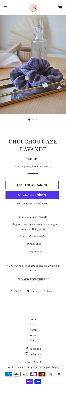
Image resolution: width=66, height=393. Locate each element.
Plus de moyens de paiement (32, 203)
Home (33, 319)
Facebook (35, 348)
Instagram (35, 354)
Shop (33, 324)
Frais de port (21, 166)
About (33, 329)
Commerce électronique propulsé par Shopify (33, 367)
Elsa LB (37, 362)
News (33, 340)
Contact (33, 335)
